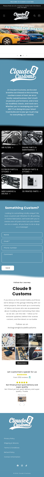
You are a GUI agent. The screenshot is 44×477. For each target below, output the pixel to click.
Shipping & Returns (11, 443)
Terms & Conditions (11, 448)
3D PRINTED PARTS (30, 191)
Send (8, 268)
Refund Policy (9, 452)
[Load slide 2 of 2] (23, 55)
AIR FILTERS (6, 147)
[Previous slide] (17, 55)
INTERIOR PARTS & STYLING (30, 170)
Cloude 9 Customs (25, 473)
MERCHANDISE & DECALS (9, 192)
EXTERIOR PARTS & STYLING (10, 170)
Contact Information (12, 457)
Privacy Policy (9, 438)
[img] (22, 374)
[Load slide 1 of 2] (21, 55)
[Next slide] (26, 55)
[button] (4, 15)
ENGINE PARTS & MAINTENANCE (29, 148)
